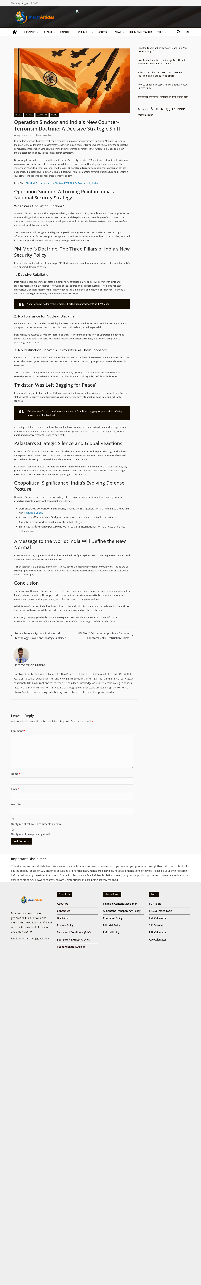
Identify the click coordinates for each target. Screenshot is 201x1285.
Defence (29, 115)
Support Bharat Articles (71, 947)
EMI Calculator (157, 918)
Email (15, 789)
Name (15, 774)
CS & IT (145, 110)
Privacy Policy (65, 925)
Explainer (29, 31)
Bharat (47, 31)
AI (139, 109)
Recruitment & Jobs (140, 31)
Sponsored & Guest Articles (73, 939)
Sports (102, 31)
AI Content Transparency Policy (122, 911)
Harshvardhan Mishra (41, 135)
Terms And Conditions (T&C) (74, 932)
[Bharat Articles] (14, 32)
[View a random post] (187, 32)
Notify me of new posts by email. (30, 834)
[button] (36, 32)
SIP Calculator (157, 925)
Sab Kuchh (84, 31)
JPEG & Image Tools (160, 911)
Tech (160, 31)
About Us (62, 903)
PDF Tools (155, 903)
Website (16, 804)
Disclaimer (63, 918)
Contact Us (63, 911)
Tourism (178, 109)
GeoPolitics (42, 115)
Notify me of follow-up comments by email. (37, 824)
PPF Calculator (157, 932)
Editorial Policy (112, 925)
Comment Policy (112, 918)
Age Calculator (157, 939)
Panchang (159, 108)
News (118, 31)
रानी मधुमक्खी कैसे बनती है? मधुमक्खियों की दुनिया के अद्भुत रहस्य (163, 96)
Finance (65, 31)
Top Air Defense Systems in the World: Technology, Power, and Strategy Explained (40, 636)
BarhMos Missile (34, 513)
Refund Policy (111, 932)
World (54, 115)
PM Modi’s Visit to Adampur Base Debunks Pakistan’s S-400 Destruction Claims (103, 636)
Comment (18, 731)
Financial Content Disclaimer (120, 903)
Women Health (145, 114)
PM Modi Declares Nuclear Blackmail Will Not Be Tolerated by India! (62, 183)
